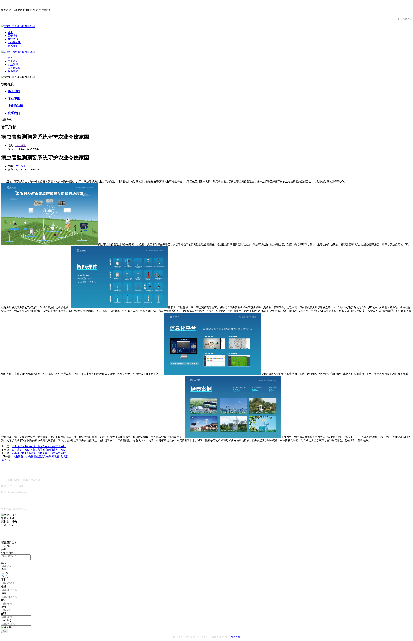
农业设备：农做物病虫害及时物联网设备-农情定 (39, 449)
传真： (5, 593)
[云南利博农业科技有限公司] (18, 26)
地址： (5, 606)
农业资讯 (13, 39)
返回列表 (6, 459)
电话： (5, 586)
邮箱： (5, 600)
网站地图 (235, 637)
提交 (5, 631)
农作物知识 (14, 42)
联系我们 (13, 45)
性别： (5, 569)
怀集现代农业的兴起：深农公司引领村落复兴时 (39, 446)
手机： (5, 579)
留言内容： (8, 552)
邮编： (5, 613)
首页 (10, 32)
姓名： (5, 562)
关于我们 (13, 35)
